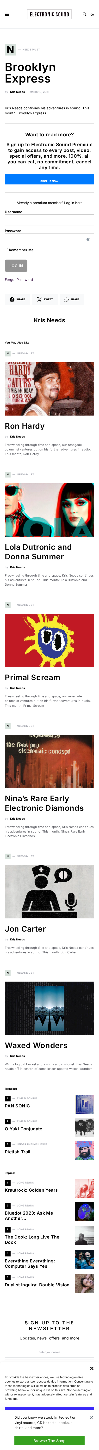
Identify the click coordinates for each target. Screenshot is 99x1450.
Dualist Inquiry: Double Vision (37, 1284)
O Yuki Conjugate (24, 1128)
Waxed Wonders (36, 1045)
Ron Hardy (25, 426)
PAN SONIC (17, 1105)
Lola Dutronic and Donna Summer (38, 551)
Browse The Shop (49, 1440)
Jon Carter (26, 928)
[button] (91, 1368)
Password (13, 231)
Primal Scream (32, 677)
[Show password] (88, 239)
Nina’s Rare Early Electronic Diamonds (44, 803)
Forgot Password (19, 280)
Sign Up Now (49, 181)
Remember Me (21, 250)
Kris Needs (17, 92)
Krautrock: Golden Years (31, 1190)
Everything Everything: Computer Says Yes (30, 1263)
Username (13, 212)
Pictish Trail (18, 1151)
